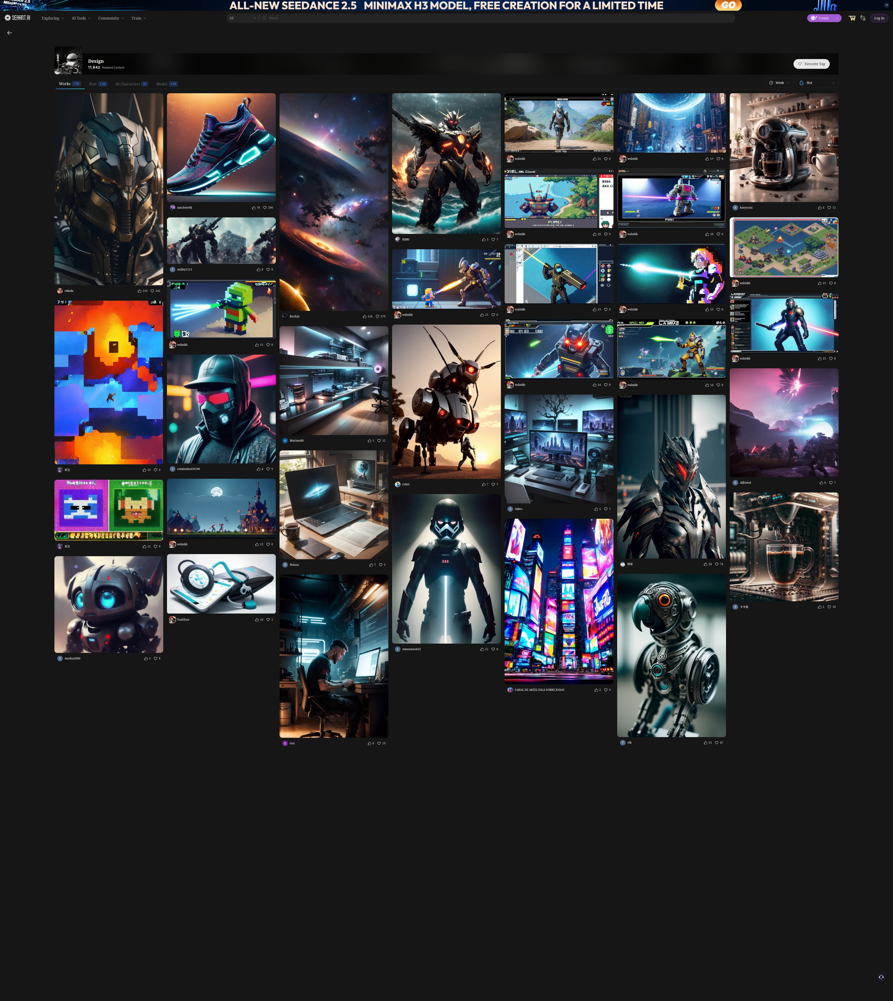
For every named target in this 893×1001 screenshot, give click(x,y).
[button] (779, 82)
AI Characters (128, 83)
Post (93, 83)
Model (161, 83)
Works (64, 83)
